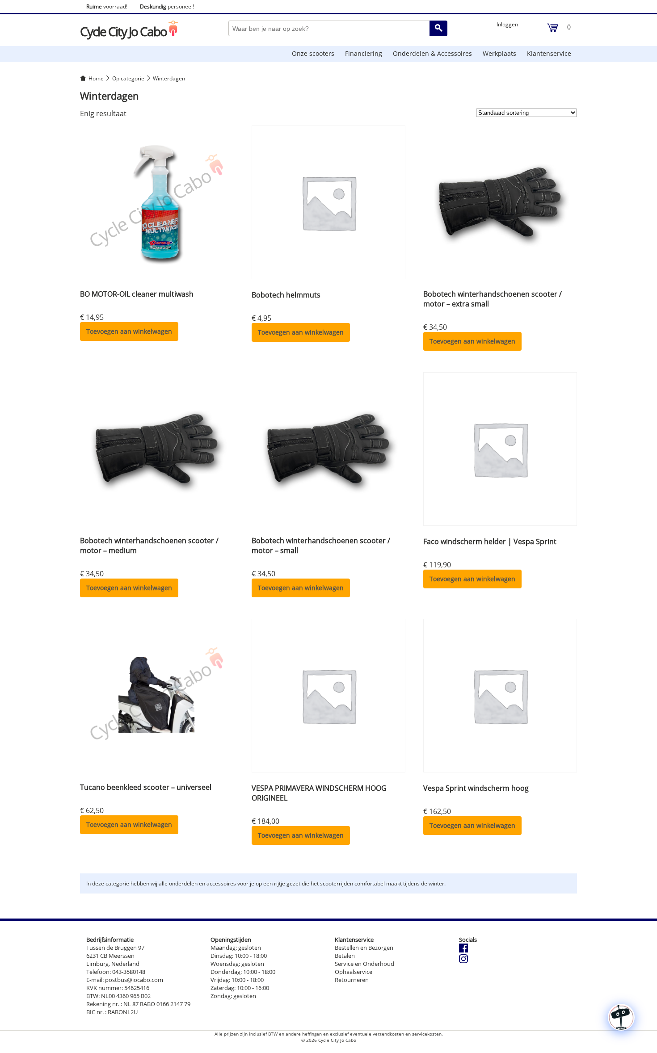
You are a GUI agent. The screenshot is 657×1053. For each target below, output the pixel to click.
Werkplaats (499, 53)
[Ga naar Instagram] (463, 961)
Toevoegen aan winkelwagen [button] (129, 331)
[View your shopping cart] (552, 30)
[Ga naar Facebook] (463, 950)
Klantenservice (549, 53)
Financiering (363, 53)
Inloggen (507, 24)
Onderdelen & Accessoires (432, 53)
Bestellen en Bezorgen (364, 948)
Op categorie (128, 78)
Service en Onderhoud (364, 964)
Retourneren (352, 980)
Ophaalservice (353, 972)
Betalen (345, 956)
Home (96, 78)
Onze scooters (313, 53)
